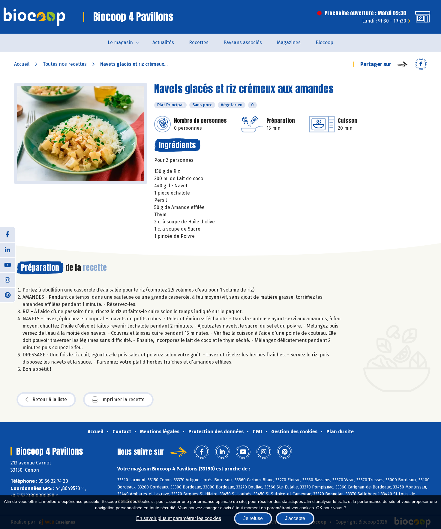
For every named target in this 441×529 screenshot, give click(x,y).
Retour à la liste (49, 399)
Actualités (163, 42)
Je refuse (253, 518)
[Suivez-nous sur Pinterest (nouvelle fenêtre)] (7, 294)
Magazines (289, 42)
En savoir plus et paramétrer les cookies (178, 518)
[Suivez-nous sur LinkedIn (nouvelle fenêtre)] (7, 249)
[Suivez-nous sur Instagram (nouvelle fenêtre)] (7, 279)
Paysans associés (243, 42)
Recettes (198, 42)
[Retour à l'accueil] (34, 17)
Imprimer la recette (123, 399)
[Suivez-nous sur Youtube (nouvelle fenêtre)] (7, 264)
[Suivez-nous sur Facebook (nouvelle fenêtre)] (7, 234)
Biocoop (324, 42)
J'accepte (295, 518)
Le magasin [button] (120, 42)
